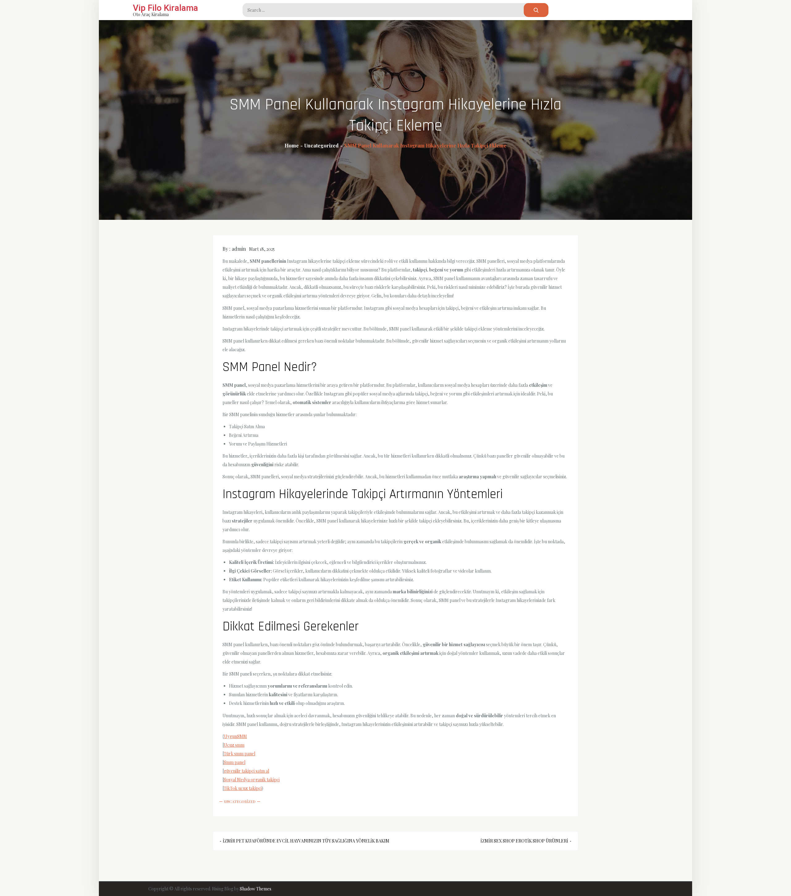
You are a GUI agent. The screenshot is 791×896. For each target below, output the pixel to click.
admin (239, 248)
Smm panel (234, 762)
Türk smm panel (239, 754)
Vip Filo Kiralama (165, 8)
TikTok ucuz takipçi (243, 788)
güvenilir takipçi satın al (246, 771)
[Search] (536, 10)
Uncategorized (240, 801)
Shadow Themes (255, 889)
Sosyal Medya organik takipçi (252, 780)
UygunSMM (235, 736)
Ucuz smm (234, 745)
